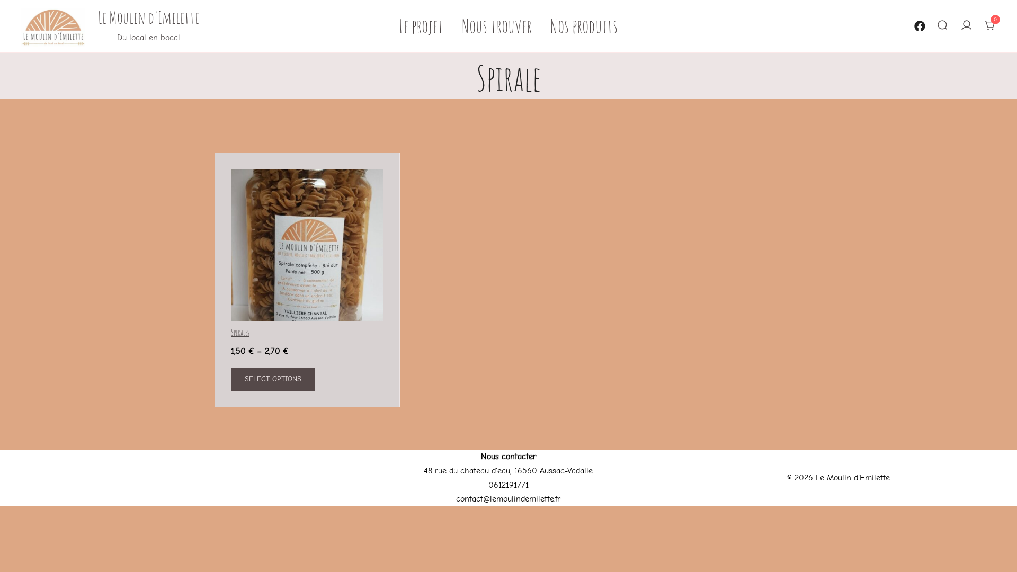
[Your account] (965, 26)
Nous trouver (497, 26)
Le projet (421, 26)
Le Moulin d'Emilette (148, 17)
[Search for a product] (942, 26)
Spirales (240, 332)
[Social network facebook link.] (918, 24)
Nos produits (584, 26)
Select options (273, 378)
